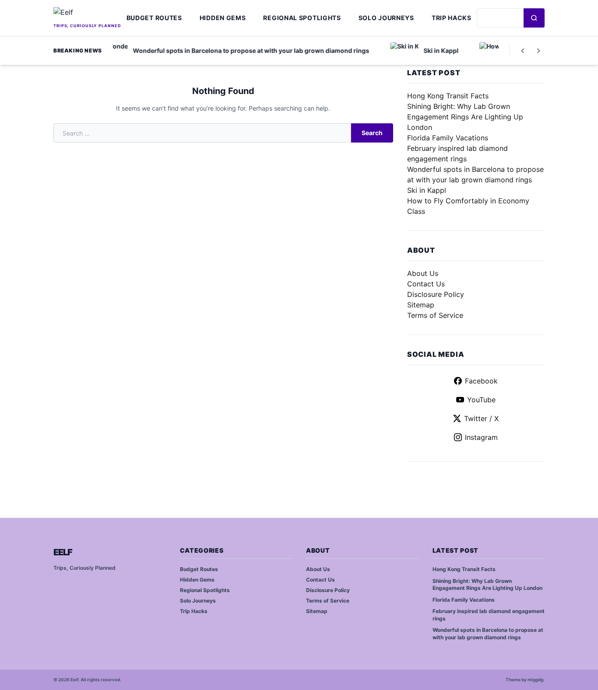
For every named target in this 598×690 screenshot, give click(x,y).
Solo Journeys (386, 17)
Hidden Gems (223, 17)
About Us (422, 273)
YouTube (481, 399)
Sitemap (420, 304)
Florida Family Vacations (447, 137)
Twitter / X (481, 418)
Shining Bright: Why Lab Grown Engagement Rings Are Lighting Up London (465, 117)
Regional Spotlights (302, 17)
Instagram (481, 437)
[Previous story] (523, 51)
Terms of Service (435, 315)
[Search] (534, 18)
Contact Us (426, 283)
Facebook (481, 380)
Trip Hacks (451, 17)
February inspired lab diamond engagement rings (489, 615)
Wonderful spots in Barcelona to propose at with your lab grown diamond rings (488, 634)
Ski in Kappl (426, 190)
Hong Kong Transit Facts (448, 95)
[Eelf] (87, 14)
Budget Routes (154, 17)
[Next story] (538, 51)
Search (372, 132)
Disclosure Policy (435, 294)
